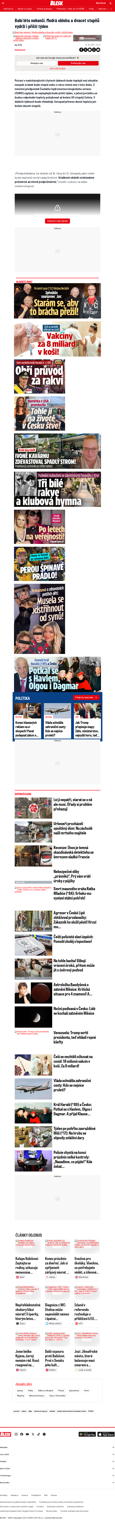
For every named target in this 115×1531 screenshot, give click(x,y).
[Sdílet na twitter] (85, 50)
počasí (16, 1411)
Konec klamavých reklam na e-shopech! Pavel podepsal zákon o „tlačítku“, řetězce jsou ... (26, 728)
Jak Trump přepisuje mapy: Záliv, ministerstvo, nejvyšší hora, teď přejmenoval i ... (87, 728)
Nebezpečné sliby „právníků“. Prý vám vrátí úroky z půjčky (72, 875)
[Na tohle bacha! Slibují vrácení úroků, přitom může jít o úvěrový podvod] (33, 969)
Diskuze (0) (20, 49)
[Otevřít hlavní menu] (3, 3)
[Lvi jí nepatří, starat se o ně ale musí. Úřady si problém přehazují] (33, 808)
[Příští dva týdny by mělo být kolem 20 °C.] (57, 37)
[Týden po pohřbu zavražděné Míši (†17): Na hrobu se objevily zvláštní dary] (33, 1136)
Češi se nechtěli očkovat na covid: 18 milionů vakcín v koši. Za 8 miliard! (73, 1061)
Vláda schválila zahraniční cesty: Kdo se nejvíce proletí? (55, 728)
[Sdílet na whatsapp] (94, 50)
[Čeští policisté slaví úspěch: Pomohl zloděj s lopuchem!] (33, 945)
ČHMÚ (90, 1411)
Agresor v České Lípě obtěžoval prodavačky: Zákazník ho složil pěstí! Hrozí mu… (75, 919)
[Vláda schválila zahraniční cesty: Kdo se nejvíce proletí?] (33, 1089)
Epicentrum (74, 1391)
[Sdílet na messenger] (90, 50)
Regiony (20, 1396)
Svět (77, 717)
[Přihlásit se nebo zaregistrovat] (110, 3)
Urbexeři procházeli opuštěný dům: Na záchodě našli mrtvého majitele (73, 828)
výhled (52, 1411)
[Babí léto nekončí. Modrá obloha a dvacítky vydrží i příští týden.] (27, 38)
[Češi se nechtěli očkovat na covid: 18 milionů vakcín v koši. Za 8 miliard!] (33, 1065)
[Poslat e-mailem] (98, 50)
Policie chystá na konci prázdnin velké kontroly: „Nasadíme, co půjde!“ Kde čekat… (73, 1159)
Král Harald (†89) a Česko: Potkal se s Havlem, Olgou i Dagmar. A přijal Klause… (73, 1108)
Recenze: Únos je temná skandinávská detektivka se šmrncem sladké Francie (74, 852)
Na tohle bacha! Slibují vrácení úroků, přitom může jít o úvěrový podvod (74, 965)
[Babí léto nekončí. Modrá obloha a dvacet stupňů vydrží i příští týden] (43, 32)
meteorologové (40, 1411)
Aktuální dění (24, 1383)
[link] (16, 1434)
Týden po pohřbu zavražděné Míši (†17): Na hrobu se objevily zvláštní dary (75, 1132)
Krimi (86, 1391)
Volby (30, 1391)
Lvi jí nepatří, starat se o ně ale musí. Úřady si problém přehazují (73, 804)
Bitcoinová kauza (36, 1396)
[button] (87, 1434)
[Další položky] (111, 9)
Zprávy (20, 1391)
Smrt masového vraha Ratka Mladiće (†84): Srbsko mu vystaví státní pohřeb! (74, 893)
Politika (18, 717)
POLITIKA (22, 698)
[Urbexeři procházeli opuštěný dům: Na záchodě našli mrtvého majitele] (33, 832)
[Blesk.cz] (56, 3)
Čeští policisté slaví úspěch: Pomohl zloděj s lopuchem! (73, 939)
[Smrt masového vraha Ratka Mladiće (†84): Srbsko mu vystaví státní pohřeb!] (33, 897)
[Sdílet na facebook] (81, 50)
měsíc (23, 1411)
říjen (30, 1411)
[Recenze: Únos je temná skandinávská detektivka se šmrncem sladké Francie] (33, 856)
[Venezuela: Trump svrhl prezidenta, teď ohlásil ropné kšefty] (33, 1041)
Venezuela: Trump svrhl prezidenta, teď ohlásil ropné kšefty (75, 1037)
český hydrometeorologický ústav (71, 1411)
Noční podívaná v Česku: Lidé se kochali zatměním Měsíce (74, 1011)
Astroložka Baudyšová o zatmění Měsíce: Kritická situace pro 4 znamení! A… (73, 989)
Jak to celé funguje (57, 68)
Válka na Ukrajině (45, 1391)
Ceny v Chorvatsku (57, 1396)
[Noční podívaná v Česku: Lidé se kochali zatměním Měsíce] (33, 1017)
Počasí (61, 1391)
